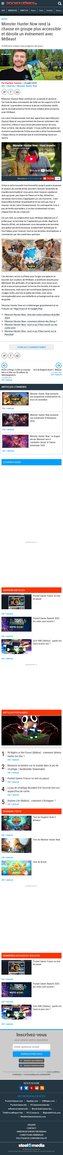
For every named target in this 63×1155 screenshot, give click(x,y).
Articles (49, 10)
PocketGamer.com (14, 1101)
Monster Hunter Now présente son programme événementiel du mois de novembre (45, 396)
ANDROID (12, 10)
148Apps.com (48, 1101)
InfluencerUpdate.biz (18, 1109)
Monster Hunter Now (27, 86)
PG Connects (33, 1113)
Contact (31, 1128)
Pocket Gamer (33, 179)
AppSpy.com (32, 1101)
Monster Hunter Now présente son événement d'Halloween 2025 (44, 417)
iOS (3, 10)
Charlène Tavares (13, 83)
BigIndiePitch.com (52, 1113)
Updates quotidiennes (33, 1060)
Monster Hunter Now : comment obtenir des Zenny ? (30, 321)
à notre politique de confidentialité (37, 1074)
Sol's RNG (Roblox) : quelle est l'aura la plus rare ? (47, 642)
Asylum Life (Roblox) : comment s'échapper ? (31, 800)
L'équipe (31, 1125)
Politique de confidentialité (31, 1138)
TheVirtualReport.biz (12, 1113)
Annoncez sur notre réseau (31, 1131)
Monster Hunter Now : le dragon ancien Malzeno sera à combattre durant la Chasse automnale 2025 (45, 441)
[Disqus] (31, 501)
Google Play (36, 308)
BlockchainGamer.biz (42, 1109)
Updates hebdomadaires (34, 1065)
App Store (19, 308)
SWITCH (24, 10)
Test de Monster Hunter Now (46, 839)
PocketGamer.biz (18, 1105)
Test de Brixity (40, 861)
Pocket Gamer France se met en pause (28, 778)
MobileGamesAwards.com (33, 1116)
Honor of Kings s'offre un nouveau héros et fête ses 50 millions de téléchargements (15, 372)
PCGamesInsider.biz (40, 1105)
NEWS (4, 19)
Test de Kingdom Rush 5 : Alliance (47, 370)
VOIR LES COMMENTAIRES (31, 347)
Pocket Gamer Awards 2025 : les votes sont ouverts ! (46, 620)
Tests (41, 10)
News (33, 10)
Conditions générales (31, 1135)
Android (11, 86)
